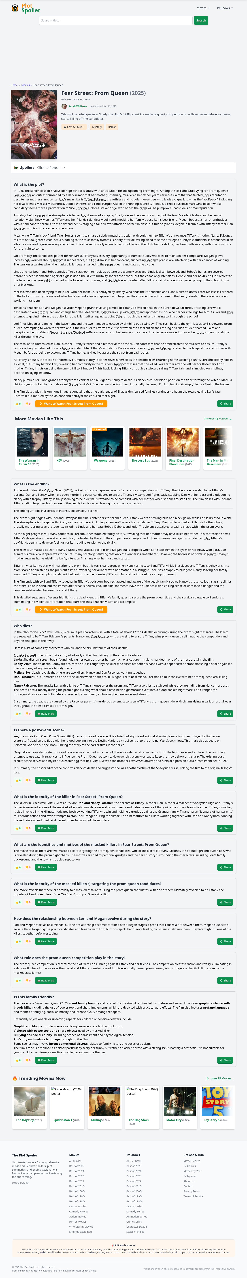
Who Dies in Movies (81, 1226)
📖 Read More (45, 713)
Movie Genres (192, 1161)
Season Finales (135, 1231)
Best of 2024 (76, 1171)
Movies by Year (193, 1171)
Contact (188, 1186)
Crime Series (134, 1221)
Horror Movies (77, 1221)
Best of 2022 (76, 1181)
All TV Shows (134, 1161)
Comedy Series (135, 1211)
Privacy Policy (192, 1191)
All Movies (75, 1161)
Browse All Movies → (218, 419)
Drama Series (134, 1206)
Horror (112, 127)
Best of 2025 (76, 1166)
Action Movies (77, 1216)
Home (14, 85)
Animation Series (136, 1216)
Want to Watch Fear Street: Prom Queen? (73, 404)
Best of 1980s (77, 1201)
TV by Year (190, 1176)
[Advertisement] (123, 55)
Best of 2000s (77, 1191)
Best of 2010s (77, 1186)
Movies (201, 8)
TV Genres (190, 1166)
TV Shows (223, 8)
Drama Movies (78, 1206)
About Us (189, 1181)
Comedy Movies (78, 1211)
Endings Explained (80, 1231)
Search (201, 20)
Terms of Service (193, 1196)
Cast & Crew (74, 127)
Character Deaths (137, 1226)
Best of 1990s (77, 1196)
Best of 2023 (76, 1176)
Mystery (97, 127)
